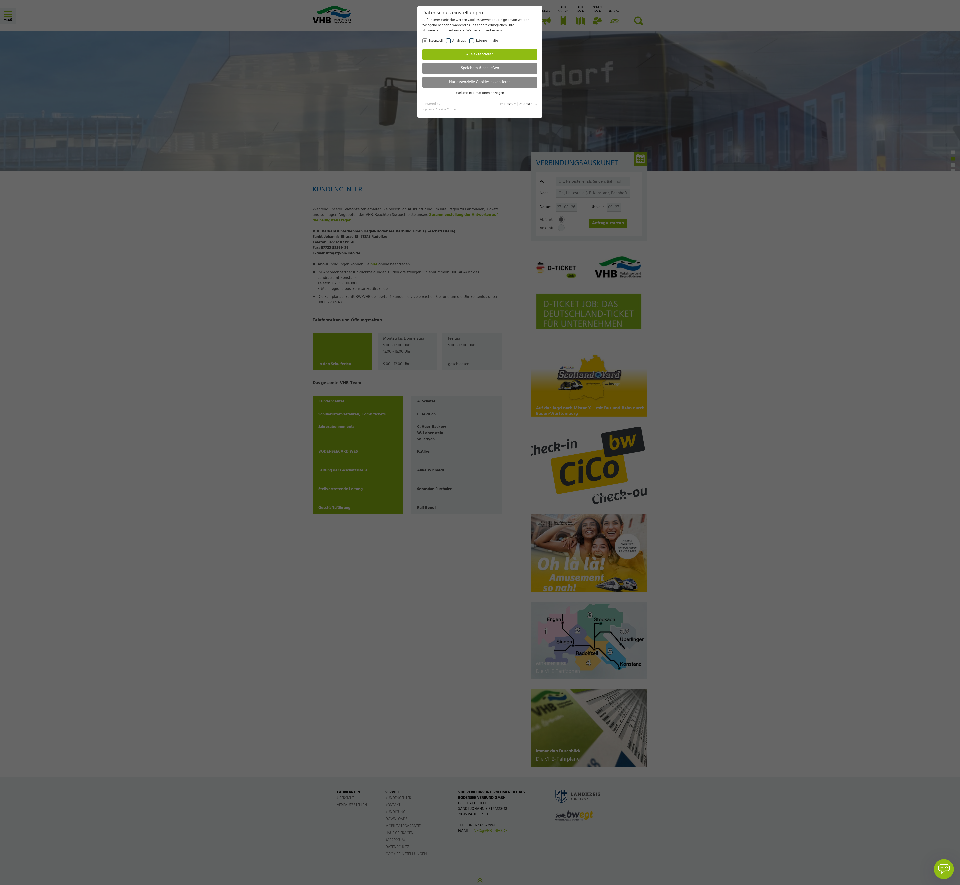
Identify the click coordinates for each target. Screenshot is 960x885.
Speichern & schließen (480, 68)
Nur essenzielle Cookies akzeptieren (480, 82)
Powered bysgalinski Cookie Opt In (439, 106)
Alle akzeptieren (480, 54)
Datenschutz (528, 104)
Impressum (508, 104)
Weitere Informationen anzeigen (480, 93)
